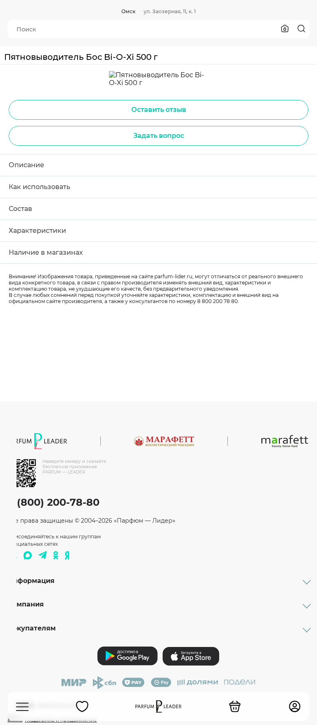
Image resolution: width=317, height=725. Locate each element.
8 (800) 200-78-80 (53, 502)
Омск (128, 11)
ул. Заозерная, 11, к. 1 (170, 11)
